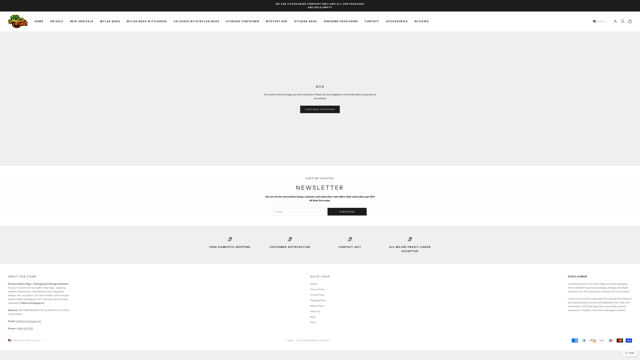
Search (314, 283)
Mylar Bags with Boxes (147, 21)
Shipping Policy (318, 300)
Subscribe (347, 211)
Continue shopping (320, 109)
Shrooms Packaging (341, 21)
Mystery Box (277, 21)
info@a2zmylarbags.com (28, 321)
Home (39, 21)
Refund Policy (317, 305)
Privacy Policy (317, 294)
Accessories (397, 21)
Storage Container (242, 21)
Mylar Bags (110, 21)
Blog (312, 316)
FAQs (313, 322)
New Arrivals (82, 21)
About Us (315, 311)
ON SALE (56, 21)
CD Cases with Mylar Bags (196, 21)
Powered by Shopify (317, 340)
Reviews (421, 21)
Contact (372, 21)
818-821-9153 (25, 328)
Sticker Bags (305, 21)
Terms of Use (317, 289)
